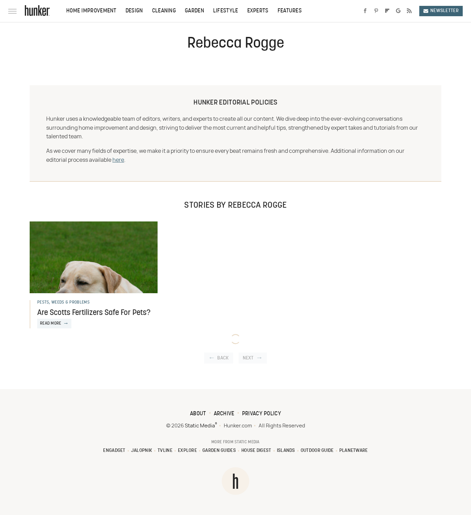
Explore (187, 450)
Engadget (114, 450)
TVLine (165, 450)
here (118, 160)
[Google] (398, 11)
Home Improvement (91, 11)
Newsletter (444, 10)
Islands (286, 450)
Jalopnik (141, 450)
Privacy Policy (261, 414)
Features (290, 11)
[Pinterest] (376, 11)
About (198, 414)
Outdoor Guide (317, 450)
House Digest (256, 450)
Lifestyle (225, 11)
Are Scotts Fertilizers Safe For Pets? (93, 313)
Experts (258, 11)
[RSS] (409, 11)
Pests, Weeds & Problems (63, 302)
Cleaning (164, 11)
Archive (224, 414)
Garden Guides (219, 450)
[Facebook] (365, 11)
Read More (50, 323)
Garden (194, 11)
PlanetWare (353, 450)
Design (134, 11)
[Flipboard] (387, 11)
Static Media (200, 425)
